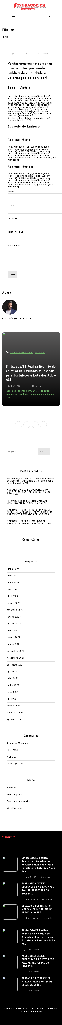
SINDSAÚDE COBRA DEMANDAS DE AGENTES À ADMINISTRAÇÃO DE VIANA (29, 522)
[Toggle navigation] (13, 18)
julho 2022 (13, 631)
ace (8, 391)
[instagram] (29, 18)
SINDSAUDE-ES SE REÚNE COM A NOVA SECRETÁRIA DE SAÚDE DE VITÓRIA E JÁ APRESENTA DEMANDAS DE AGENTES (30, 512)
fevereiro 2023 (15, 610)
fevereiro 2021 (15, 713)
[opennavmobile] (48, 18)
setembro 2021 (15, 665)
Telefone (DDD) (16, 232)
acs (14, 391)
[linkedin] (33, 18)
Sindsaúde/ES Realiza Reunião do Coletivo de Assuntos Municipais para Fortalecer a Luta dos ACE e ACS (31, 373)
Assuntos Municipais (21, 352)
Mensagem (14, 245)
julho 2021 (13, 678)
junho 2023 (13, 583)
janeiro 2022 (14, 644)
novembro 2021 (15, 658)
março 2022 (13, 637)
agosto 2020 (14, 720)
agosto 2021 (14, 672)
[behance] (37, 18)
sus (8, 397)
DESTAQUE (13, 750)
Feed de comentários (19, 801)
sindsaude (49, 394)
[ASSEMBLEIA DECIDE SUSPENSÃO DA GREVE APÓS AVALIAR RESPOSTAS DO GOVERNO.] (10, 892)
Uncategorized (15, 764)
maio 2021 (13, 692)
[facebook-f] (25, 18)
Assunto (12, 218)
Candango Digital (33, 1011)
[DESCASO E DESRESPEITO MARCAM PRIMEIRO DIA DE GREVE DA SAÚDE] (10, 912)
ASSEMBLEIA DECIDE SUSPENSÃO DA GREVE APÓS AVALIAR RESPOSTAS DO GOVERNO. (28, 492)
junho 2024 (13, 569)
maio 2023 (13, 590)
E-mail (11, 205)
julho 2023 (13, 576)
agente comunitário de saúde (34, 391)
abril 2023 (12, 596)
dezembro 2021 (15, 651)
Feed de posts (15, 795)
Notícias (40, 352)
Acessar (11, 788)
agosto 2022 (14, 624)
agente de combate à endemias (24, 394)
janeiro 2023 (14, 617)
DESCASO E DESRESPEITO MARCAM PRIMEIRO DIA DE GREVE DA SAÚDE (27, 502)
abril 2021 (12, 699)
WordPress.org (15, 808)
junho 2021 (13, 685)
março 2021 (13, 706)
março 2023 (13, 603)
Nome (11, 191)
